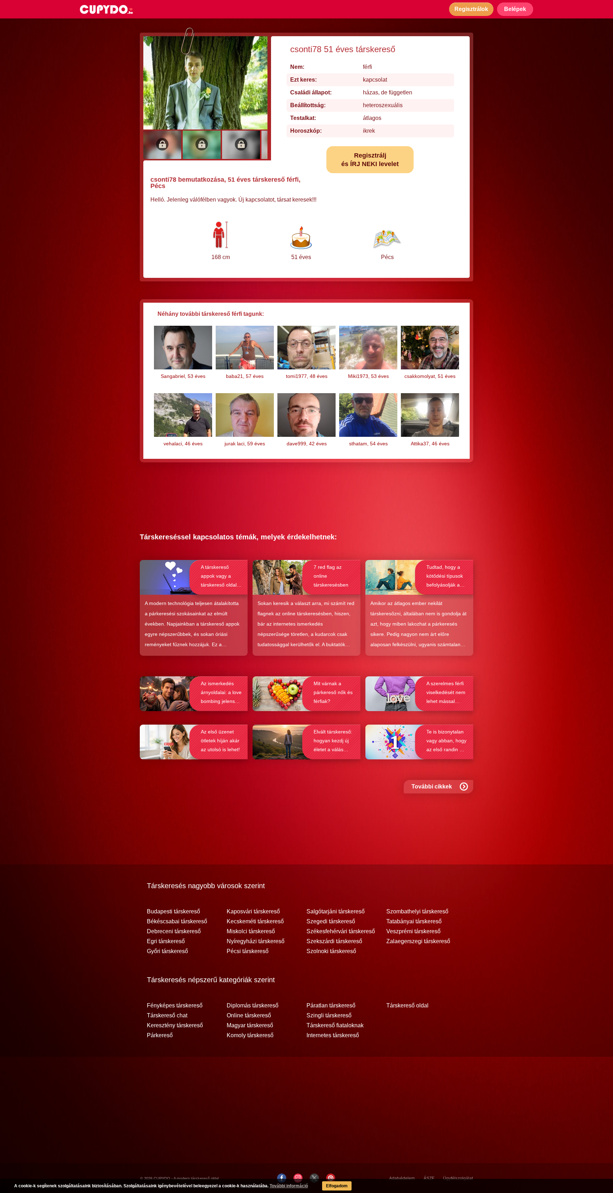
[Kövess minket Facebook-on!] (281, 1178)
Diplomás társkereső (252, 1005)
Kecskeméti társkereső (255, 921)
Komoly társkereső (250, 1035)
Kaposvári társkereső (253, 911)
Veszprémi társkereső (413, 931)
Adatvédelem (402, 1178)
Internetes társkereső (332, 1035)
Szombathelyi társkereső (417, 911)
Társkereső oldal (407, 1005)
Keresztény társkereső (175, 1025)
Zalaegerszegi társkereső (418, 941)
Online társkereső (249, 1015)
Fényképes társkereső (175, 1005)
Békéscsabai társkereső (177, 921)
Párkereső (160, 1035)
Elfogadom (337, 1185)
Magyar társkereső (250, 1025)
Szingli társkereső (329, 1015)
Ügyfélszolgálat (458, 1178)
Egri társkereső (166, 941)
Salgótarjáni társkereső (335, 911)
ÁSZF (429, 1178)
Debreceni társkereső (174, 931)
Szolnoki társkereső (331, 951)
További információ (289, 1185)
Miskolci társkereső (251, 931)
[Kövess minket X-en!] (314, 1178)
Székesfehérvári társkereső (340, 931)
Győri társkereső (167, 951)
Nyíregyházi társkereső (256, 941)
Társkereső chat (167, 1015)
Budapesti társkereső (173, 911)
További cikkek (432, 787)
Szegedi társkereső (330, 921)
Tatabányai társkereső (414, 921)
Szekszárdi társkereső (334, 941)
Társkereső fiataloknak (335, 1025)
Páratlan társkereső (330, 1005)
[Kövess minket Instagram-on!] (298, 1178)
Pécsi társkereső (248, 951)
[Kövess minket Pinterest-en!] (330, 1178)
